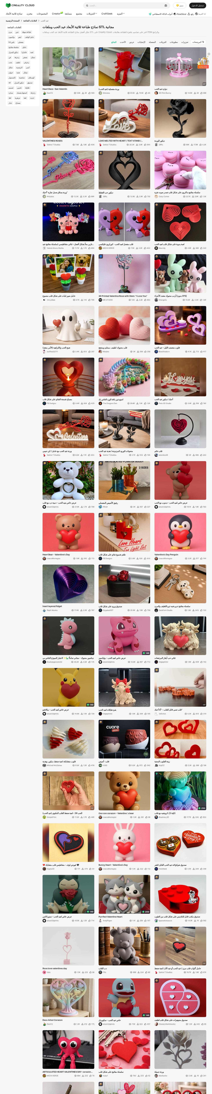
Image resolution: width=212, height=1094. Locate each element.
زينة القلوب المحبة (162, 761)
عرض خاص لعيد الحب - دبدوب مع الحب (171, 502)
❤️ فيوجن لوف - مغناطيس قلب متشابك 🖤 (61, 865)
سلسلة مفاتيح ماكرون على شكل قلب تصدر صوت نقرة (177, 192)
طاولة (27, 88)
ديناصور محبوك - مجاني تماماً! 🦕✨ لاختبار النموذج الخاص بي (68, 658)
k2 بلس (11, 42)
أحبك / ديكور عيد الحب (164, 399)
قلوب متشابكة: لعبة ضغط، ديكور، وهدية (59, 761)
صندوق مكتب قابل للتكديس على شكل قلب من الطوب (177, 916)
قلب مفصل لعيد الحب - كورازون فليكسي (116, 244)
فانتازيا (24, 52)
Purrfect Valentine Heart (110, 916)
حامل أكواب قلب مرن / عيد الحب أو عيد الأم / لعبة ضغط (178, 968)
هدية (18, 72)
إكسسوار (12, 78)
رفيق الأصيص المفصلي (108, 503)
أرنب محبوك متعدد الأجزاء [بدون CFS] (171, 296)
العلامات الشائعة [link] (30, 21)
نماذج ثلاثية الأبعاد (14, 13)
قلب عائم (158, 451)
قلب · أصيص (104, 761)
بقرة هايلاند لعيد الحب (107, 710)
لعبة (31, 52)
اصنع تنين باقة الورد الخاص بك (111, 399)
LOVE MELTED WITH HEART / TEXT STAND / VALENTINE (120, 140)
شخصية (22, 78)
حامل (24, 47)
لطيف (18, 62)
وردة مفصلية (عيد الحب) (109, 89)
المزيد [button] (120, 13)
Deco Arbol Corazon (53, 1020)
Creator (56, 13)
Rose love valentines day (55, 968)
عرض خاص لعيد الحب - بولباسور (112, 658)
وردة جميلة (159, 1072)
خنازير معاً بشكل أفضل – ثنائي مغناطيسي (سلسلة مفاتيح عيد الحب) (68, 244)
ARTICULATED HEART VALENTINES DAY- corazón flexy (67, 1072)
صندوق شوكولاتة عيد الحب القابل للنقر (171, 865)
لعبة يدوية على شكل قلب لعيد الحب (169, 244)
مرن (10, 32)
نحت (10, 62)
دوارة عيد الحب (161, 89)
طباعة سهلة (26, 32)
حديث (32, 98)
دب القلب (103, 968)
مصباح (18, 103)
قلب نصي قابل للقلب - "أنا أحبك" (168, 709)
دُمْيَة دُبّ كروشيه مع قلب (165, 813)
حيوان (11, 72)
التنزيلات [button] (91, 13)
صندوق (29, 83)
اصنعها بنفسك (22, 93)
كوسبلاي (31, 78)
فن (10, 57)
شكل (10, 67)
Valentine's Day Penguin (166, 554)
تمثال (33, 57)
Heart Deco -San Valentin (55, 89)
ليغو (19, 37)
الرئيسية (19, 67)
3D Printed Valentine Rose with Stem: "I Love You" (123, 296)
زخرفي (26, 62)
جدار (10, 103)
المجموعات (42, 13)
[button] (200, 13)
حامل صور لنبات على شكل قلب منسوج (59, 296)
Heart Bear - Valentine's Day (56, 554)
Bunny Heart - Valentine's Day (113, 865)
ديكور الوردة (160, 140)
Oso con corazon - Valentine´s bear (116, 813)
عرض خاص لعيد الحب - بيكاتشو (56, 709)
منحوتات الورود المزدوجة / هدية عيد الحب (116, 451)
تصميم (11, 88)
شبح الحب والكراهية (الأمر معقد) (56, 347)
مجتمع (79, 13)
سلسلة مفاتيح (14, 47)
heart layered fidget (52, 606)
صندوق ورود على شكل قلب (110, 606)
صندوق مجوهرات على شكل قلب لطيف (171, 1020)
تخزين (19, 88)
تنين (17, 32)
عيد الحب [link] (45, 21)
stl (10, 83)
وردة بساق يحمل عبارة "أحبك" (55, 192)
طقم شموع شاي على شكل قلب (112, 554)
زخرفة (17, 57)
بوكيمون (12, 37)
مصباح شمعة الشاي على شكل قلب (57, 399)
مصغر (25, 57)
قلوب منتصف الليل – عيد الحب (167, 347)
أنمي (27, 67)
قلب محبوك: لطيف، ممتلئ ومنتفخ (113, 347)
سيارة (11, 93)
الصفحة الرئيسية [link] (13, 21)
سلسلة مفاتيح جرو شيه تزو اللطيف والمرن (172, 606)
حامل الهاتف (29, 37)
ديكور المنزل (13, 52)
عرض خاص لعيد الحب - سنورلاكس (57, 916)
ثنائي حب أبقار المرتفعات (165, 658)
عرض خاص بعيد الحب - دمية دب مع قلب (59, 502)
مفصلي (20, 42)
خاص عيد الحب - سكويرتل (110, 1020)
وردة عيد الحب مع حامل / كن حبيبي (57, 451)
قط (10, 98)
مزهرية (17, 98)
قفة (25, 98)
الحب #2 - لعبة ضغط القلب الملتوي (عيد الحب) (62, 813)
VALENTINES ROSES (52, 140)
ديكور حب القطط (106, 192)
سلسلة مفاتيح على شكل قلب (111, 1072)
